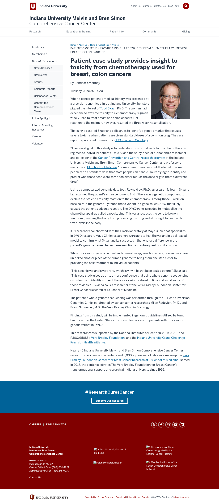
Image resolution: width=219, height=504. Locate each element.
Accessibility (90, 497)
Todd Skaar (108, 108)
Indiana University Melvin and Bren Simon (77, 21)
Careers (35, 424)
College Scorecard (106, 497)
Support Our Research (110, 400)
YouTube (175, 425)
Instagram (168, 425)
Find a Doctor (56, 424)
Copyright (146, 497)
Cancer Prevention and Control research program (131, 158)
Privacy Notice (133, 497)
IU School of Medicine (102, 167)
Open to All (121, 497)
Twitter (154, 425)
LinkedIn (182, 425)
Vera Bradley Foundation (108, 338)
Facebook (161, 425)
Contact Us (35, 477)
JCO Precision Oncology (131, 140)
